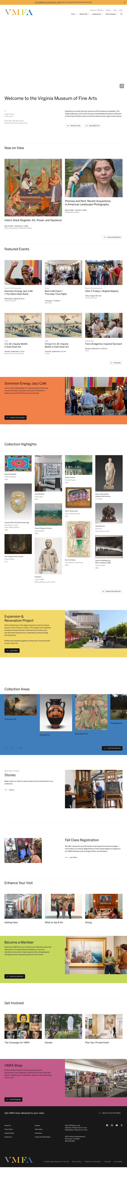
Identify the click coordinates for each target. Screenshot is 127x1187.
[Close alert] (125, 2)
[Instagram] (112, 1125)
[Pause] (122, 86)
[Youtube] (117, 1125)
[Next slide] (12, 748)
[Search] (121, 14)
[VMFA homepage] (18, 12)
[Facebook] (107, 1125)
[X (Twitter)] (122, 1125)
